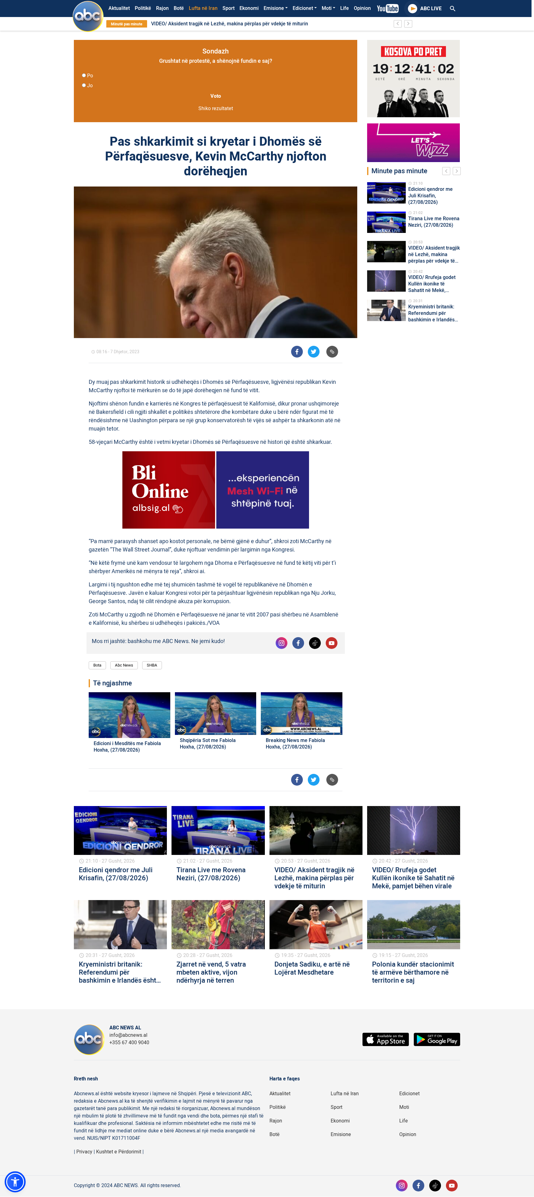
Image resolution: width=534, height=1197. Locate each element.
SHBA (152, 665)
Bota (97, 665)
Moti (327, 8)
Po (90, 75)
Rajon (162, 8)
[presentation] (447, 172)
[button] (15, 1182)
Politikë (143, 8)
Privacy (84, 1152)
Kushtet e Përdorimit (118, 1152)
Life (344, 8)
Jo (90, 85)
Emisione (274, 8)
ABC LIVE (431, 8)
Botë (179, 8)
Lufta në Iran (203, 8)
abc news (124, 665)
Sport (228, 8)
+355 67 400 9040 (129, 1042)
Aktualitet (119, 8)
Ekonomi (249, 8)
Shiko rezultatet (215, 108)
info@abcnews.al (128, 1035)
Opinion (362, 8)
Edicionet (303, 8)
